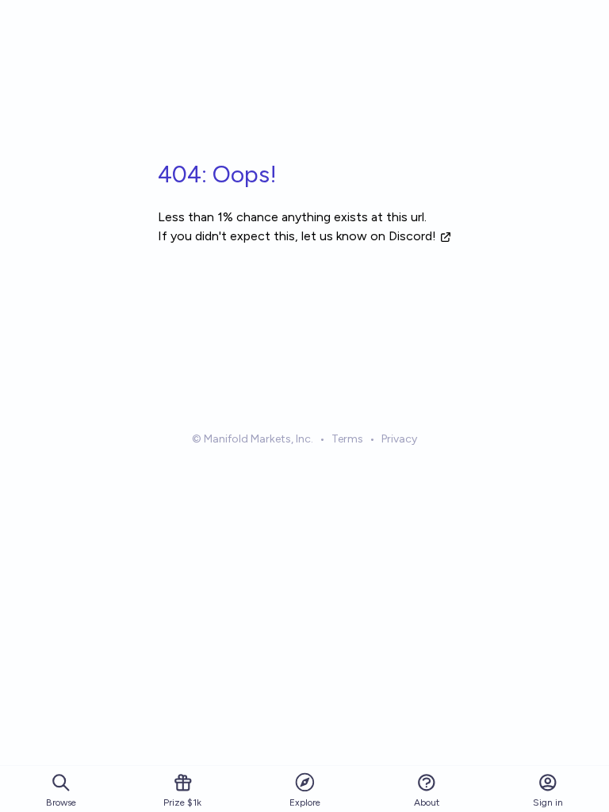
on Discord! (403, 235)
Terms (347, 439)
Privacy (399, 439)
